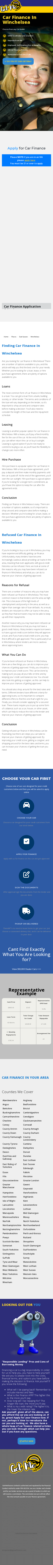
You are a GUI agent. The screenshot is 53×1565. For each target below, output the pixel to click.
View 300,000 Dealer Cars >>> (26, 969)
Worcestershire (30, 1278)
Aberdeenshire (10, 1100)
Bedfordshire (29, 1104)
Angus (6, 1104)
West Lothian (30, 1266)
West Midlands (10, 1270)
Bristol (26, 1108)
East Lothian (29, 1160)
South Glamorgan (32, 1245)
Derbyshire (28, 1148)
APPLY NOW (27, 1441)
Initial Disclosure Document (26, 1533)
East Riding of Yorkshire (10, 1165)
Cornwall (27, 1124)
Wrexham (7, 1282)
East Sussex (23, 337)
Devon (6, 1152)
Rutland (27, 1237)
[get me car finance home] (11, 6)
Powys (6, 1237)
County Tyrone (10, 1143)
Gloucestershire (10, 1180)
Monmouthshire (11, 1217)
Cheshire (7, 1120)
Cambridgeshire (31, 1112)
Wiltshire (7, 1278)
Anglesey (27, 1100)
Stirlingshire (9, 1253)
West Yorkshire (10, 1274)
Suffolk (6, 1257)
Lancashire (8, 1205)
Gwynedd (28, 1188)
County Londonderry (29, 1138)
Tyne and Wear (10, 1261)
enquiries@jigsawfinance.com (14, 1550)
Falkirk (26, 1172)
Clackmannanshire (32, 1120)
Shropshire (28, 1241)
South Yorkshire (10, 1249)
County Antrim (10, 1128)
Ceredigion (28, 1116)
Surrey (26, 1257)
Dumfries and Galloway (9, 1157)
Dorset (26, 1152)
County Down (9, 1133)
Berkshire (7, 1108)
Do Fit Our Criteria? (19, 61)
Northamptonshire (12, 1225)
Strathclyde (28, 1253)
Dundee (27, 1156)
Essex (5, 1172)
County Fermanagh (12, 1137)
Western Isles (30, 1274)
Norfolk (6, 1221)
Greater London (31, 1180)
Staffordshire (30, 1249)
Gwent (26, 1184)
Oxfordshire (29, 1229)
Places (13, 337)
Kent (25, 1200)
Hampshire (8, 1192)
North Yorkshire (31, 1221)
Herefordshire (30, 1192)
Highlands (28, 1196)
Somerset (7, 1245)
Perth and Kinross (32, 1233)
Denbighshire (9, 1148)
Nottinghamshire (11, 1229)
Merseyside (8, 1213)
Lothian (27, 1209)
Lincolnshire (9, 1209)
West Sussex (29, 1270)
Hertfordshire (9, 1196)
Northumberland (31, 1225)
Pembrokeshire (10, 1233)
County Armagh (31, 1128)
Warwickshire (29, 1261)
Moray (26, 1217)
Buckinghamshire (11, 1112)
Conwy (6, 1124)
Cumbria (27, 1143)
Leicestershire (30, 1205)
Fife (4, 1176)
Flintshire (27, 1176)
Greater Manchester (8, 1186)
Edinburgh (28, 1168)
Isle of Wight (9, 1200)
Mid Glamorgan (31, 1213)
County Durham (31, 1133)
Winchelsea (35, 337)
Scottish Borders (11, 1241)
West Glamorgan (11, 1266)
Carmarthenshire (11, 1116)
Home (6, 337)
